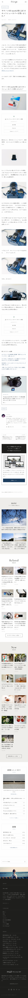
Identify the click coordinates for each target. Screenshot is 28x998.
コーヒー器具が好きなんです (12, 949)
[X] (10, 426)
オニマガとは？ (6, 926)
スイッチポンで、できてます (12, 939)
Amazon (14, 128)
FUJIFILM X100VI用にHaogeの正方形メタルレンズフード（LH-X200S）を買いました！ (7, 603)
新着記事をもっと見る (13, 756)
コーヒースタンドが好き (11, 951)
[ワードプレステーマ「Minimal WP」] (14, 462)
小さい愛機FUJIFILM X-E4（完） (13, 947)
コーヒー (5, 918)
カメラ (4, 916)
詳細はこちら (14, 480)
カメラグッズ (5, 7)
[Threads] (8, 426)
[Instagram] (6, 426)
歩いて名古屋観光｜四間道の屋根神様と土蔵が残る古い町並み (7, 746)
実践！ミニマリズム (10, 945)
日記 (4, 914)
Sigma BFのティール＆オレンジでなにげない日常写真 (20, 706)
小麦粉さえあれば (9, 962)
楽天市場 (14, 124)
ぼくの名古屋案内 (7, 920)
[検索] (2, 2)
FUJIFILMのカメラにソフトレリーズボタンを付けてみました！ (20, 601)
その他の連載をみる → (14, 847)
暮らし (4, 912)
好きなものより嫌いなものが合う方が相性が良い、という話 (7, 727)
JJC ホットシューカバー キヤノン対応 (14, 119)
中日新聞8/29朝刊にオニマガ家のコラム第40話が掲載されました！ (7, 665)
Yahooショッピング (14, 131)
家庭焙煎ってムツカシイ (11, 953)
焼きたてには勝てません (11, 937)
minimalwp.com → (14, 983)
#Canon (4, 408)
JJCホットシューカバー (8, 70)
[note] (12, 426)
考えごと (5, 922)
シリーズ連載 (6, 924)
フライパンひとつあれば (11, 964)
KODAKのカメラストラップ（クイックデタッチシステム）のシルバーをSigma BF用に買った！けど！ (7, 580)
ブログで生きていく (10, 943)
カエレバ (15, 121)
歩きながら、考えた (10, 941)
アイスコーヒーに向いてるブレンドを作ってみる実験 (20, 727)
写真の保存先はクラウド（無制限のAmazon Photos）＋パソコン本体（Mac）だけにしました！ (7, 625)
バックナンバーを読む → (14, 817)
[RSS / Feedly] (19, 989)
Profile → (24, 426)
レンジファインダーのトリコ (12, 955)
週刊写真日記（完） (10, 935)
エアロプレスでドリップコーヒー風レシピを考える (7, 686)
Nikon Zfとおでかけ (10, 960)
